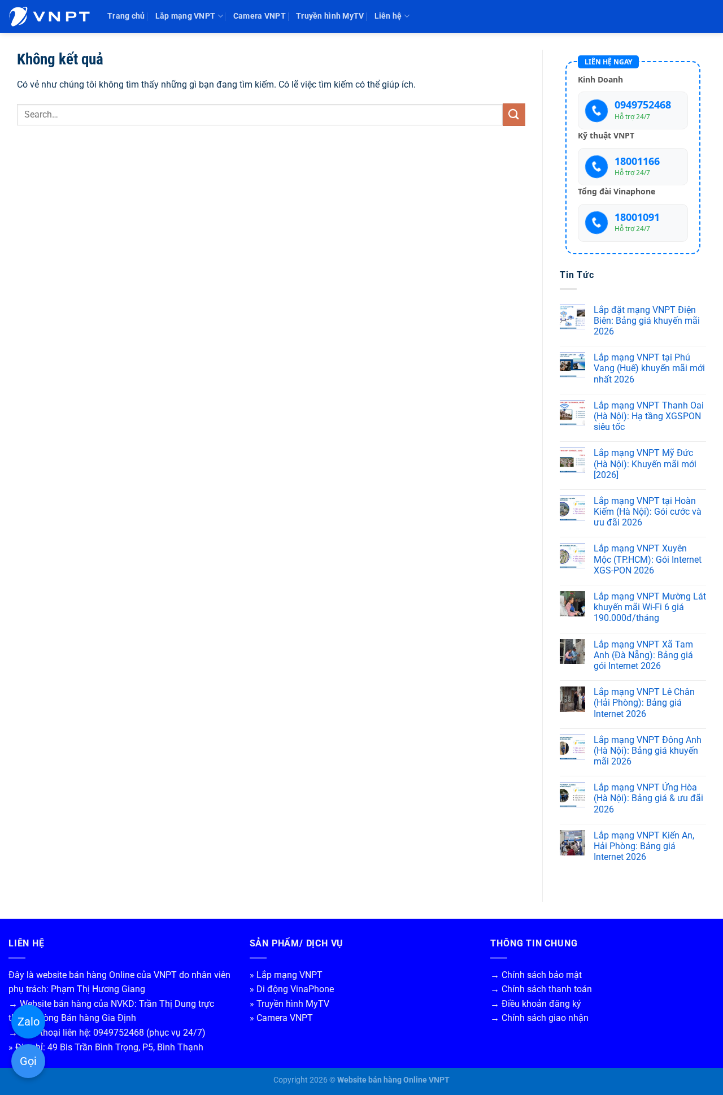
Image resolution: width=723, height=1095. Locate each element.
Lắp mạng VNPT (185, 16)
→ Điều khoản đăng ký (535, 1003)
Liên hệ (388, 16)
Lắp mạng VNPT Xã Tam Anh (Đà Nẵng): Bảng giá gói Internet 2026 (643, 655)
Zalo (29, 1021)
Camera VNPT (259, 16)
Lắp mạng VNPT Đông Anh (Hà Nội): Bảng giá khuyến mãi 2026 (648, 751)
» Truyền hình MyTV (289, 1003)
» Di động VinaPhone (292, 989)
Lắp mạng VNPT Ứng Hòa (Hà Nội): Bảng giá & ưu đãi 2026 (648, 798)
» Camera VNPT (281, 1018)
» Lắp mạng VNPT (286, 975)
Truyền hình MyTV (330, 16)
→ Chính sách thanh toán (541, 989)
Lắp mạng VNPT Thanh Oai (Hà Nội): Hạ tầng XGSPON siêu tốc (649, 416)
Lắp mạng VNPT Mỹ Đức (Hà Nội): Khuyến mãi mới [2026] (645, 463)
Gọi (28, 1061)
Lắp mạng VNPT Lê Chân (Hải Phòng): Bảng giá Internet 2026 (644, 702)
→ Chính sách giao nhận (539, 1018)
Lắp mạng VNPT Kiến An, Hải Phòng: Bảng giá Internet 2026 (644, 846)
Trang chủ (126, 16)
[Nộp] (514, 114)
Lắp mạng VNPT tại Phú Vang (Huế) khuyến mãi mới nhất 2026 (649, 368)
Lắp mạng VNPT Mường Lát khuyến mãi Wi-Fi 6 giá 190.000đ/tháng (650, 607)
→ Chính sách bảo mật (536, 975)
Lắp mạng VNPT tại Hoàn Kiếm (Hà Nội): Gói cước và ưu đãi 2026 (648, 512)
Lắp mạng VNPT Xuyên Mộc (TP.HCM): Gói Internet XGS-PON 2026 (648, 559)
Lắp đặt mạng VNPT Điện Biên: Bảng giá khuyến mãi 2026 (647, 321)
